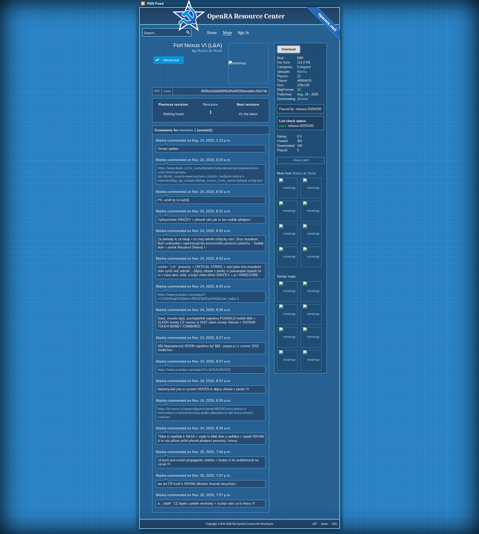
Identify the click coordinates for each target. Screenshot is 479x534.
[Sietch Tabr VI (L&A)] (311, 233)
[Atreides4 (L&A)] (311, 256)
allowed (302, 99)
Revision (210, 104)
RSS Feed (155, 3)
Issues (324, 524)
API (157, 91)
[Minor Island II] (311, 210)
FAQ (334, 524)
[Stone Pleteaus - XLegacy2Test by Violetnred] (311, 314)
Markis (302, 72)
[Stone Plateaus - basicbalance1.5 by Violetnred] (311, 291)
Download (289, 49)
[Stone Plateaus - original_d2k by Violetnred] (287, 360)
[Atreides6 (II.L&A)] (287, 187)
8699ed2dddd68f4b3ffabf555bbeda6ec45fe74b (234, 91)
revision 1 (187, 130)
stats (167, 91)
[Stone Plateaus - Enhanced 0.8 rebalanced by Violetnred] (287, 291)
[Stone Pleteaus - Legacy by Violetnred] (311, 337)
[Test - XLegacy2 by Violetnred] (311, 360)
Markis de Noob (209, 51)
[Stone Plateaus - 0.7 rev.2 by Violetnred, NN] (287, 337)
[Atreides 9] (287, 256)
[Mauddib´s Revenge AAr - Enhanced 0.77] (311, 187)
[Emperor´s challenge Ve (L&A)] (287, 233)
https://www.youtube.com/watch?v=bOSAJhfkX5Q (194, 370)
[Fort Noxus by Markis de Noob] (287, 314)
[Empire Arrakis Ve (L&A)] (287, 210)
